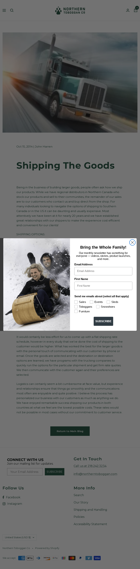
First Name (81, 279)
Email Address (83, 264)
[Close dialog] (132, 242)
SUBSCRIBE (103, 321)
